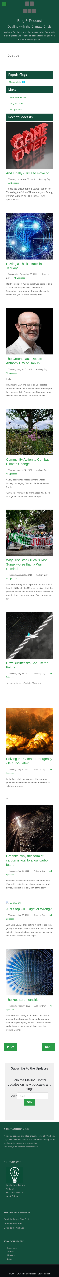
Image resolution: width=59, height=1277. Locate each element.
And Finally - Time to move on (27, 173)
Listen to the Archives (14, 1228)
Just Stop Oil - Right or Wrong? (29, 909)
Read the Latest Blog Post (16, 1219)
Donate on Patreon (13, 1223)
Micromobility (15, 82)
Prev (10, 1047)
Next (48, 1047)
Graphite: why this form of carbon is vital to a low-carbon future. (27, 860)
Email (14, 1096)
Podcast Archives (18, 97)
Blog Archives (16, 103)
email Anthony (13, 1196)
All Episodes (16, 109)
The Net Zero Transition (23, 1000)
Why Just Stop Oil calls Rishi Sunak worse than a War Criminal (27, 564)
